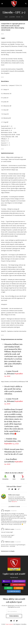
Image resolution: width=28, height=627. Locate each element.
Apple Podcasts (19, 581)
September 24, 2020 (11, 443)
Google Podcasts (18, 584)
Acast (6, 584)
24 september (12, 16)
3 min (19, 16)
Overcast (19, 588)
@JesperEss (14, 501)
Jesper (6, 16)
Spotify (9, 588)
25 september (14, 510)
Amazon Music (15, 591)
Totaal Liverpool (9, 624)
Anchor (7, 581)
